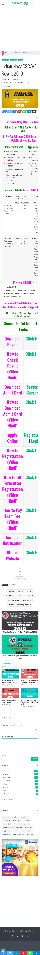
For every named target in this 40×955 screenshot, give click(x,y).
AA (29, 591)
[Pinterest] (19, 111)
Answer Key (7, 781)
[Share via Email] (33, 111)
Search (4, 755)
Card (26, 824)
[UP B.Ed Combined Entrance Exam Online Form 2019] (29, 674)
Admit (6, 820)
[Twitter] (9, 111)
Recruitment (18, 834)
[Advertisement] (20, 29)
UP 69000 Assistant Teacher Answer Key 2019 (9, 681)
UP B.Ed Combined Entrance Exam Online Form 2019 (29, 681)
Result (30, 834)
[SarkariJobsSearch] (20, 3)
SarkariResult (12, 584)
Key (5, 831)
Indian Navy (14, 600)
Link (14, 831)
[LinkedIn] (14, 111)
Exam (19, 827)
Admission (6, 784)
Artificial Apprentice (15, 596)
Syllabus (5, 787)
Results (20, 60)
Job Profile (6, 794)
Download (8, 827)
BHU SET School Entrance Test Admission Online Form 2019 (29, 702)
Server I (33, 387)
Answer (17, 820)
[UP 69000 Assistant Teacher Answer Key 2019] (10, 674)
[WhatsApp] (23, 111)
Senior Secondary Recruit (20, 605)
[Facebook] (4, 111)
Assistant (7, 824)
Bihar (17, 824)
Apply (27, 820)
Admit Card (13, 60)
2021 (6, 817)
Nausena (27, 600)
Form (28, 827)
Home (5, 56)
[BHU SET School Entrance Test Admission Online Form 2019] (29, 693)
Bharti (31, 596)
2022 (15, 817)
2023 (24, 817)
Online (6, 834)
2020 (21, 591)
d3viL (5, 79)
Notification (25, 831)
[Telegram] (28, 111)
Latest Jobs (12, 56)
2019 (12, 591)
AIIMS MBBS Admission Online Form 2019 (9, 701)
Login (35, 441)
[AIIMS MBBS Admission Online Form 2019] (10, 693)
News (4, 790)
